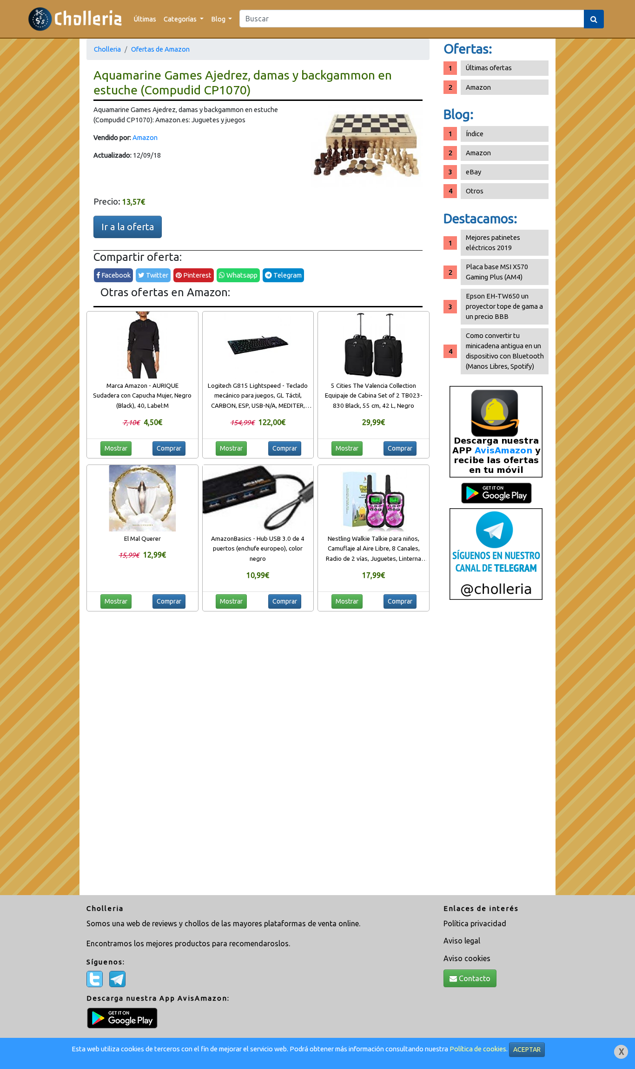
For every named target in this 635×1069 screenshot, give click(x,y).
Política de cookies (478, 1049)
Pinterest (197, 275)
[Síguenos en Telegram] (496, 554)
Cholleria (107, 49)
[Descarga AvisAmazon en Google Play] (496, 431)
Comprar (169, 448)
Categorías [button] (181, 19)
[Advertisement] (496, 750)
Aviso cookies (466, 958)
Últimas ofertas (489, 68)
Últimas (145, 19)
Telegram (287, 275)
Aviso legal (461, 940)
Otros (474, 191)
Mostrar (116, 448)
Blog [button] (219, 19)
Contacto (473, 978)
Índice (474, 134)
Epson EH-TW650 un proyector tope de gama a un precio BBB (504, 306)
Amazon (145, 137)
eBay (473, 172)
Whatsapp (241, 275)
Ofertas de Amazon (160, 49)
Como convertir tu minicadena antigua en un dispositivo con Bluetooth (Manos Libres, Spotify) (505, 351)
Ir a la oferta (127, 226)
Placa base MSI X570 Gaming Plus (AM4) (497, 272)
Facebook (115, 275)
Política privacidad (474, 923)
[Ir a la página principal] (75, 19)
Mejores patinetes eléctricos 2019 (493, 242)
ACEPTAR (527, 1049)
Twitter (156, 275)
